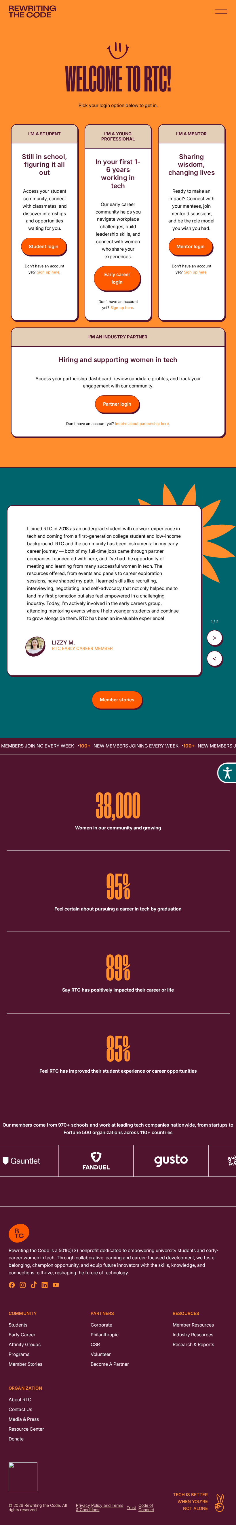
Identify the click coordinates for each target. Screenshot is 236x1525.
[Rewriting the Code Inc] (118, 1476)
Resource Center (26, 1429)
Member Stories (25, 1364)
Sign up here (48, 272)
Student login (43, 246)
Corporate (101, 1325)
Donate (16, 1439)
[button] (214, 658)
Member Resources (193, 1325)
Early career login (117, 278)
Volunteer (101, 1354)
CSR (95, 1344)
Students (18, 1325)
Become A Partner (110, 1364)
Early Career (22, 1334)
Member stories (117, 699)
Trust (131, 1508)
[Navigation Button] (221, 12)
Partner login (117, 404)
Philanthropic (105, 1334)
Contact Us (20, 1409)
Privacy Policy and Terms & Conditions (99, 1507)
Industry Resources (193, 1334)
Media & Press (24, 1419)
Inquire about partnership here (142, 423)
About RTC (20, 1399)
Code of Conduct (146, 1507)
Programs (19, 1354)
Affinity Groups (25, 1344)
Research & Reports (193, 1344)
